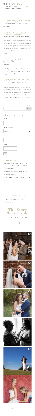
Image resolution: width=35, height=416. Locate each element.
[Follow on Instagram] (19, 223)
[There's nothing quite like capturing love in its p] (17, 274)
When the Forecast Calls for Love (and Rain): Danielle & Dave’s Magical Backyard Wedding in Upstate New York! (16, 166)
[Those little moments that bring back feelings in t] (17, 361)
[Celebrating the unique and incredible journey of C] (17, 246)
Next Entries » (28, 106)
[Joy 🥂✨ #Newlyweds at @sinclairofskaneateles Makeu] (17, 303)
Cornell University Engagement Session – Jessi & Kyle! (17, 59)
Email (5, 144)
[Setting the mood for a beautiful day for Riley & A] (17, 389)
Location (6, 136)
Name (5, 119)
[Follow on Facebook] (15, 223)
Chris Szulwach (9, 23)
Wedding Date (8, 127)
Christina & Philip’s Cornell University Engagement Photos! (16, 21)
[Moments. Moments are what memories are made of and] (17, 332)
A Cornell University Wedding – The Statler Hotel (16, 80)
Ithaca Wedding (25, 36)
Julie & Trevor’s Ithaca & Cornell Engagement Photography (14, 33)
